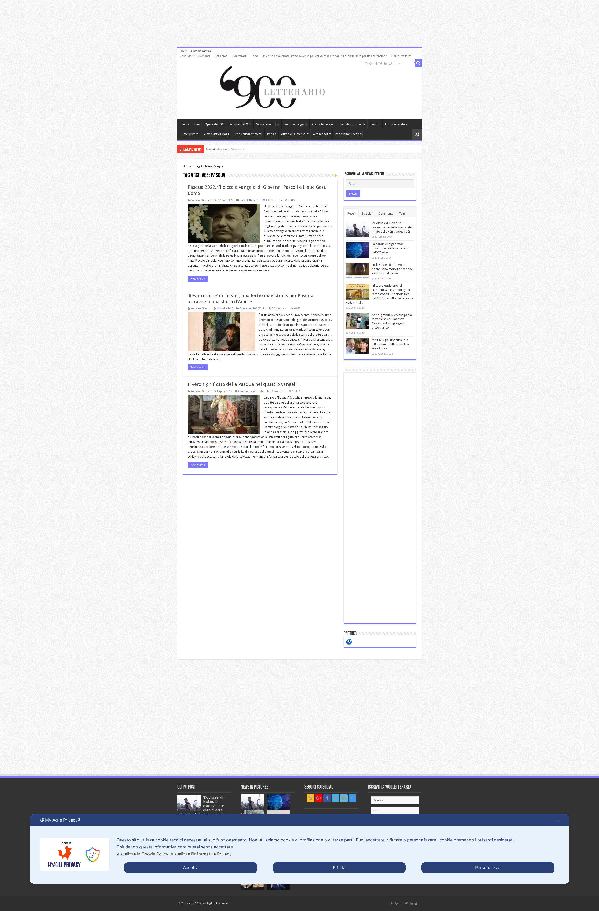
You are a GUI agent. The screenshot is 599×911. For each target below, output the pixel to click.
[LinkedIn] (385, 63)
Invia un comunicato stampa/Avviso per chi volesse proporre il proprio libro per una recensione (325, 56)
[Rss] (366, 63)
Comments (386, 213)
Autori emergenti (295, 124)
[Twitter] (381, 63)
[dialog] (299, 849)
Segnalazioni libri (267, 124)
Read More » (197, 278)
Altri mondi (320, 134)
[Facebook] (376, 63)
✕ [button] (558, 820)
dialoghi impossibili (352, 124)
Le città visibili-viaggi (216, 134)
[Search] (418, 63)
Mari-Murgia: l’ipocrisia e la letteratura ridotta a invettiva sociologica (391, 344)
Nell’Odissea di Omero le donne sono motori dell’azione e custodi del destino (392, 269)
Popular (367, 213)
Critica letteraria (322, 124)
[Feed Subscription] (336, 176)
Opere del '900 (248, 308)
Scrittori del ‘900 (240, 124)
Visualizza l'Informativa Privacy (201, 854)
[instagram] (390, 63)
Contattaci (239, 56)
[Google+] (371, 63)
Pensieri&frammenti (248, 134)
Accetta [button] (190, 867)
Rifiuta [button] (339, 867)
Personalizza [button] (487, 867)
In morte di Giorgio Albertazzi (225, 149)
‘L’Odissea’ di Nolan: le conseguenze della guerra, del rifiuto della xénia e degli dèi (392, 227)
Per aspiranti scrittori (349, 134)
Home (254, 56)
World (262, 308)
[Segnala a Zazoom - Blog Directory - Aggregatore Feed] (349, 641)
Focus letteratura (396, 124)
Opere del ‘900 (214, 124)
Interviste (189, 134)
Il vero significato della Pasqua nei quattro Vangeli (242, 384)
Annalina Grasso (200, 200)
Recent (351, 213)
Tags (402, 213)
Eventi (374, 124)
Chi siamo (221, 56)
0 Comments (274, 200)
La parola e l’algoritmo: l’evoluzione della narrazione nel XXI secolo (391, 248)
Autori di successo (293, 134)
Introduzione (191, 124)
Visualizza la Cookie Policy (142, 854)
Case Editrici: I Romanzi (195, 56)
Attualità (258, 391)
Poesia (271, 134)
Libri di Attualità (401, 56)
